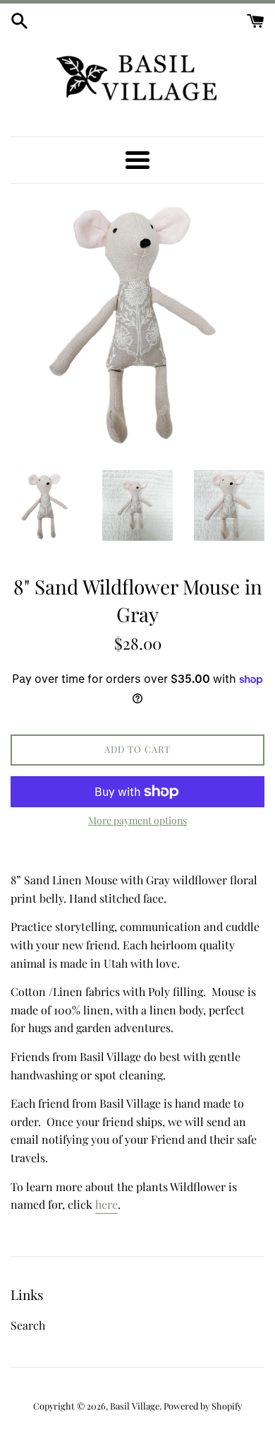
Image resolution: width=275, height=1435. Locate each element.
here (106, 1204)
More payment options (137, 820)
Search (28, 1325)
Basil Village (134, 1406)
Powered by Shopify (203, 1406)
